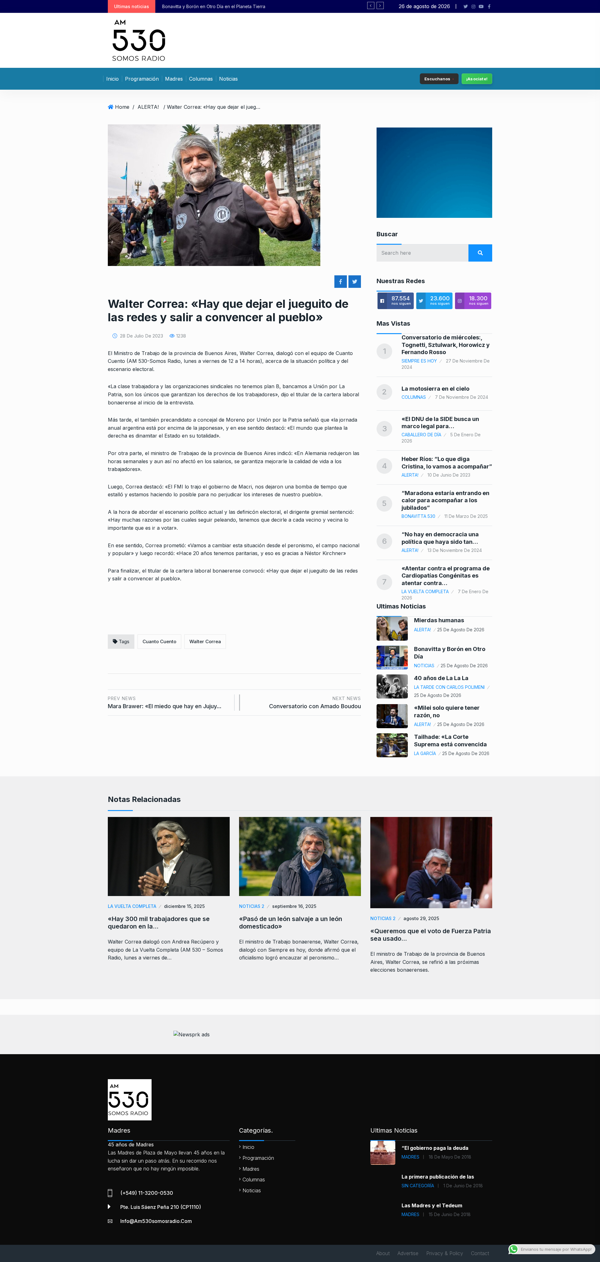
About (383, 1253)
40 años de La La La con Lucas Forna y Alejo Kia (227, 6)
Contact (480, 1253)
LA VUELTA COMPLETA (425, 591)
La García (425, 753)
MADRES (410, 1156)
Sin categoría (418, 1185)
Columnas (201, 79)
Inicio (112, 79)
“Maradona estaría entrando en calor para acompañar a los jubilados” (445, 500)
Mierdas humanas (439, 620)
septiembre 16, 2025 (294, 906)
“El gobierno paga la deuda (435, 1148)
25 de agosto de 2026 (460, 629)
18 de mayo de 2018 (450, 1156)
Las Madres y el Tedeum (432, 1205)
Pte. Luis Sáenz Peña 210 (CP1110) (160, 1207)
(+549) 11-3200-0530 (146, 1193)
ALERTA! (148, 107)
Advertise (408, 1253)
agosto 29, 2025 (421, 918)
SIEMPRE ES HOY (419, 360)
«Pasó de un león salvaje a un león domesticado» (290, 922)
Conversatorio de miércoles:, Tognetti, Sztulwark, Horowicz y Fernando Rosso (446, 344)
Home (122, 107)
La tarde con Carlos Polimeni (449, 687)
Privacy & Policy (444, 1253)
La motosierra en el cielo (435, 388)
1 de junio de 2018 (463, 1185)
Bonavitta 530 (418, 516)
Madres (174, 79)
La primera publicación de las (438, 1177)
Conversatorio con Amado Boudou (315, 703)
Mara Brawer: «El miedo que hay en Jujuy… (165, 703)
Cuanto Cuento (159, 641)
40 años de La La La (441, 678)
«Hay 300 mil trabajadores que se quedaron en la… (159, 922)
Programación (142, 79)
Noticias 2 (251, 906)
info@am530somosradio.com (156, 1221)
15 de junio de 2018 (450, 1214)
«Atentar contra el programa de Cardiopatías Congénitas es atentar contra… (446, 575)
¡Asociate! (477, 78)
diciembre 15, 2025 (184, 906)
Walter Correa (205, 641)
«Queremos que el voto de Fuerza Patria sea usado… (430, 934)
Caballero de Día (421, 434)
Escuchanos (437, 78)
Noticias (228, 79)
